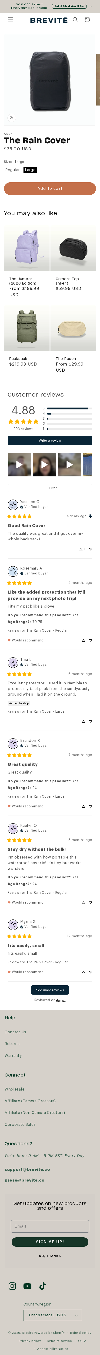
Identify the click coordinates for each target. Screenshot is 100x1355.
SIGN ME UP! (50, 1242)
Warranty (13, 1056)
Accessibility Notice (52, 1349)
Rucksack (18, 359)
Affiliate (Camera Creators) (30, 1101)
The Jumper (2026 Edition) (23, 281)
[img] (34, 506)
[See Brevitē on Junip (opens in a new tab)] (61, 1000)
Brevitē (27, 1332)
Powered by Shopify (49, 1332)
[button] (11, 20)
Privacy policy (30, 1341)
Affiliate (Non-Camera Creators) (35, 1113)
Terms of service (59, 1341)
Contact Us (15, 1032)
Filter (53, 488)
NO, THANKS (50, 1256)
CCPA (82, 1341)
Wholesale (14, 1089)
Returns (12, 1044)
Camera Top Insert (67, 281)
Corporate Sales (20, 1124)
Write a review (50, 440)
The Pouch (66, 359)
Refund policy (80, 1332)
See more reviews (50, 990)
